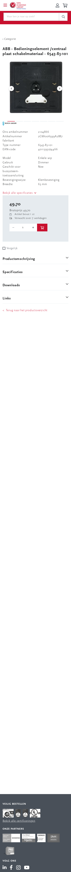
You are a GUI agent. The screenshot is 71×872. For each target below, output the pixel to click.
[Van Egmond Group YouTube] (26, 868)
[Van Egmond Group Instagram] (18, 868)
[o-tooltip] (23, 227)
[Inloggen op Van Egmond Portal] (57, 5)
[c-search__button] (63, 17)
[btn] (42, 227)
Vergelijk (12, 248)
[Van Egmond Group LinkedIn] (5, 868)
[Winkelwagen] (65, 5)
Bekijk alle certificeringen (19, 821)
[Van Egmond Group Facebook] (11, 868)
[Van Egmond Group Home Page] (17, 5)
